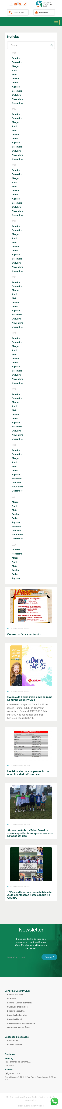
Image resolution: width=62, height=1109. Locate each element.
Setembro (17, 91)
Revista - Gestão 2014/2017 (19, 1003)
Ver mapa (9, 1065)
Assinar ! (49, 957)
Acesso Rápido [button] (43, 12)
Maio (14, 74)
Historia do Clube (15, 995)
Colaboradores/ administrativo (21, 1023)
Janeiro (16, 58)
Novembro (17, 99)
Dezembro (17, 103)
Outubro (16, 95)
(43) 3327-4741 (14, 1074)
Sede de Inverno (14, 1045)
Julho (15, 82)
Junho (15, 78)
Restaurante (12, 1041)
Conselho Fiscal (14, 1019)
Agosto (16, 86)
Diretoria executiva (15, 1011)
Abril (14, 70)
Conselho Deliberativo (17, 1015)
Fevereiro (17, 62)
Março (15, 66)
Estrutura (11, 999)
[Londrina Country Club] (44, 4)
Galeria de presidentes (17, 1007)
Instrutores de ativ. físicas (19, 1027)
